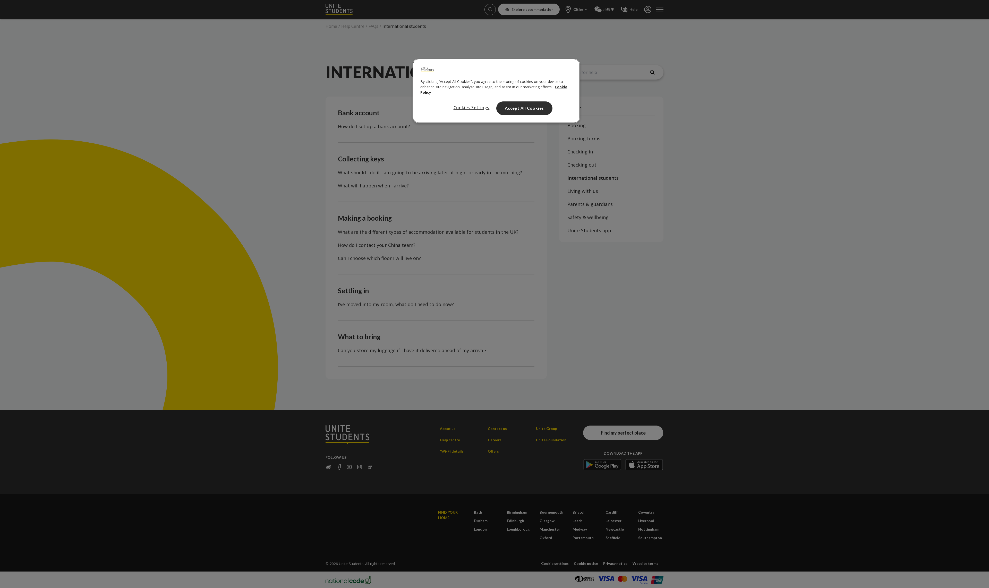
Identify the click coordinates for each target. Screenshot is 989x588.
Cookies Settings (472, 107)
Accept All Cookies (524, 108)
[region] (496, 91)
